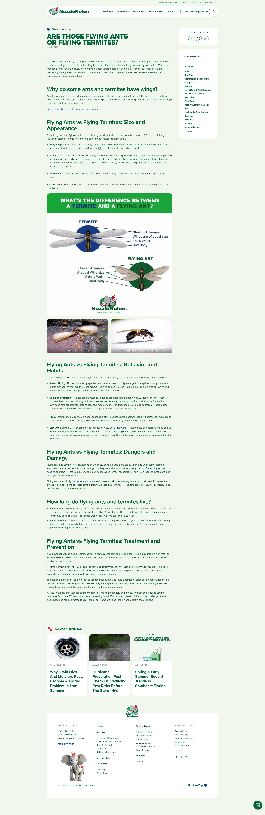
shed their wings (119, 427)
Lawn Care (102, 748)
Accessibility (181, 731)
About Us (140, 755)
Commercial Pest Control (196, 78)
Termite (188, 130)
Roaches (188, 116)
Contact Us (180, 741)
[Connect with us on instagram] (181, 756)
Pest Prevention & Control (197, 104)
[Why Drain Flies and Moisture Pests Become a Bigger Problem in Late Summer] (67, 665)
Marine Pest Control (194, 93)
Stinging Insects (192, 127)
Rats (186, 108)
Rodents (188, 119)
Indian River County (145, 746)
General (188, 86)
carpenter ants (80, 481)
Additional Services (106, 752)
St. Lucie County (144, 742)
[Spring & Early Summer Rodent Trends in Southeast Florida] (152, 665)
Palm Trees (190, 101)
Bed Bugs (189, 75)
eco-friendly (118, 600)
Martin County (142, 739)
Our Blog (101, 769)
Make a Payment (183, 745)
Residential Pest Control (196, 112)
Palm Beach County (145, 732)
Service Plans (103, 757)
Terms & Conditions (184, 738)
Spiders (188, 123)
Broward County (143, 735)
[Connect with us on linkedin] (186, 756)
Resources (102, 763)
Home (100, 726)
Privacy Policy (181, 734)
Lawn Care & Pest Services (197, 90)
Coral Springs (142, 749)
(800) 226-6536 (66, 744)
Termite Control (104, 745)
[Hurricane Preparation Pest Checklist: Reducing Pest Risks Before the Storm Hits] (109, 665)
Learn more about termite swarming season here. (73, 109)
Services (101, 732)
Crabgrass (189, 82)
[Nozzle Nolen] (69, 14)
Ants (186, 71)
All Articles (189, 66)
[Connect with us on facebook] (176, 756)
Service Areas (143, 726)
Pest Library (102, 773)
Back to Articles (61, 29)
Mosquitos (189, 97)
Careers (139, 761)
